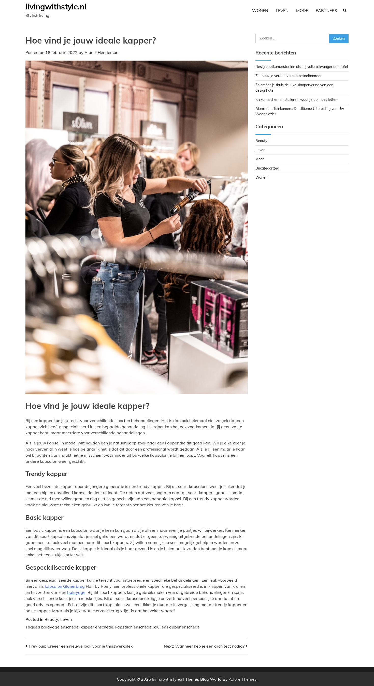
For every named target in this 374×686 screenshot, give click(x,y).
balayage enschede (60, 626)
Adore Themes (242, 679)
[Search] (345, 10)
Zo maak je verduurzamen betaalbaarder (288, 76)
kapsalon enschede (133, 626)
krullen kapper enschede (177, 626)
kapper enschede (97, 626)
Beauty (51, 619)
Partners (326, 10)
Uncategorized (267, 168)
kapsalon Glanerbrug (65, 586)
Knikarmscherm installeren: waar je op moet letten (296, 99)
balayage (76, 592)
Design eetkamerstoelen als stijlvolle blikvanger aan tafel (301, 66)
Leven (282, 10)
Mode (302, 10)
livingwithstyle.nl (56, 6)
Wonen (260, 10)
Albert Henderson (101, 52)
